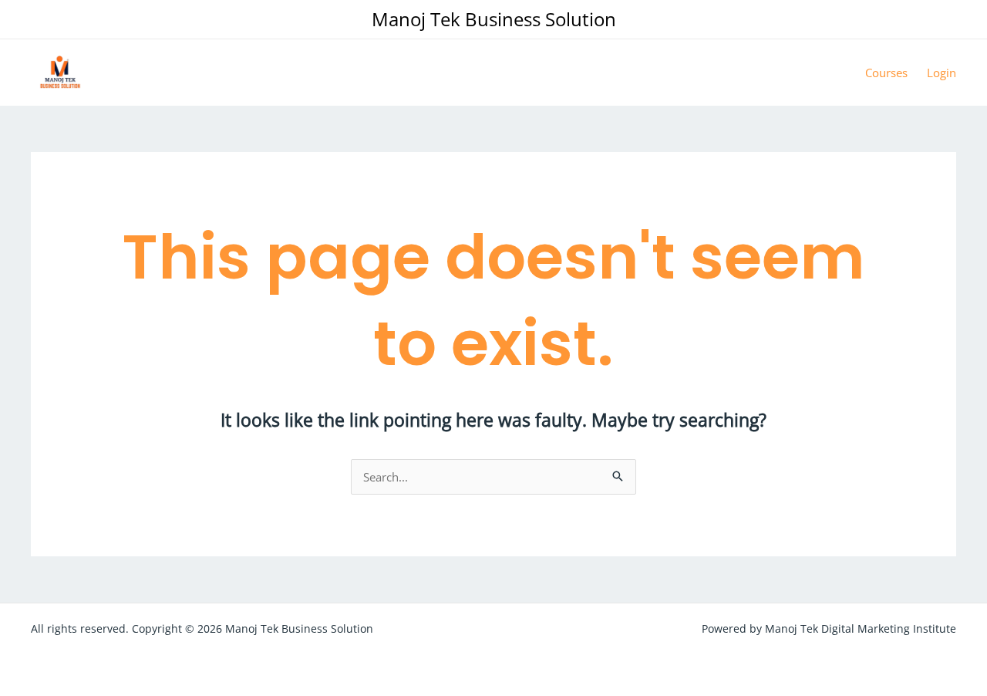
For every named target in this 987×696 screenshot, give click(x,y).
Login (941, 72)
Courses (886, 72)
